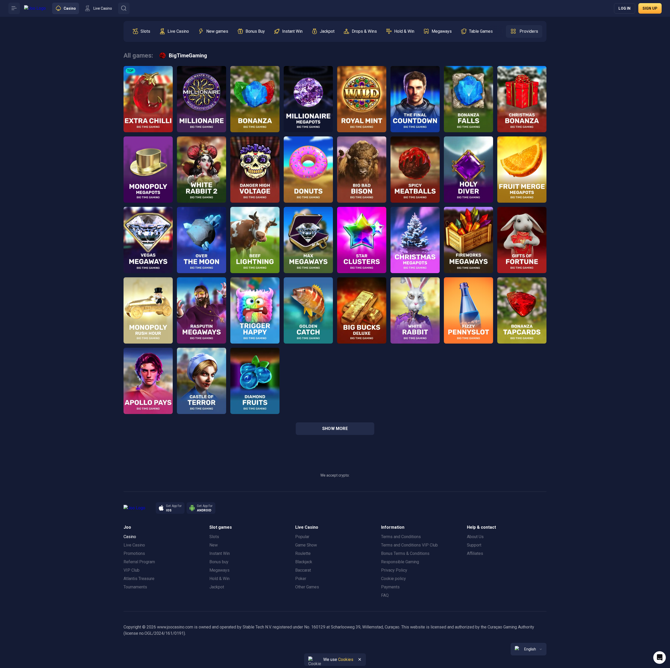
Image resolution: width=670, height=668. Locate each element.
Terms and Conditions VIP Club (409, 545)
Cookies (345, 659)
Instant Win (219, 553)
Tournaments (135, 586)
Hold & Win (219, 578)
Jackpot (216, 586)
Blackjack (303, 561)
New (213, 545)
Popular (302, 536)
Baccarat (303, 570)
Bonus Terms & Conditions (405, 553)
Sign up (650, 8)
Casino (130, 536)
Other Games (307, 586)
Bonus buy (218, 561)
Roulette (303, 553)
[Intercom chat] (659, 657)
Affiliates (475, 553)
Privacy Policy (394, 570)
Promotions (134, 553)
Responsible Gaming (400, 561)
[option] (141, 31)
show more (335, 428)
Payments (390, 586)
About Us (475, 536)
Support (474, 545)
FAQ (385, 595)
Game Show (306, 545)
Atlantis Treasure (139, 578)
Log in (624, 8)
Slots (214, 536)
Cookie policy (393, 578)
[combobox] (528, 649)
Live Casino (134, 545)
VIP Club (131, 570)
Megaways (219, 570)
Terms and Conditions (401, 536)
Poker (300, 578)
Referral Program (139, 561)
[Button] (14, 8)
